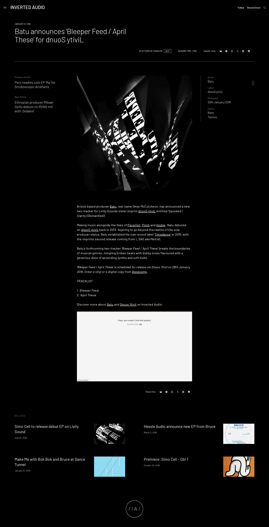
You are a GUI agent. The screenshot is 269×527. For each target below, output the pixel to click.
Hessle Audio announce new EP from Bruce (179, 426)
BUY (167, 51)
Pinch (146, 225)
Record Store (253, 7)
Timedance (162, 234)
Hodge (160, 225)
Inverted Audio (27, 7)
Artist (211, 77)
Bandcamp (139, 272)
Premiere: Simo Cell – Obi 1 (166, 459)
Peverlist (133, 225)
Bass (211, 112)
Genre (211, 108)
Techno (212, 117)
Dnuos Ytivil (128, 304)
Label (211, 87)
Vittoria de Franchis (152, 51)
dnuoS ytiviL (147, 211)
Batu (113, 206)
